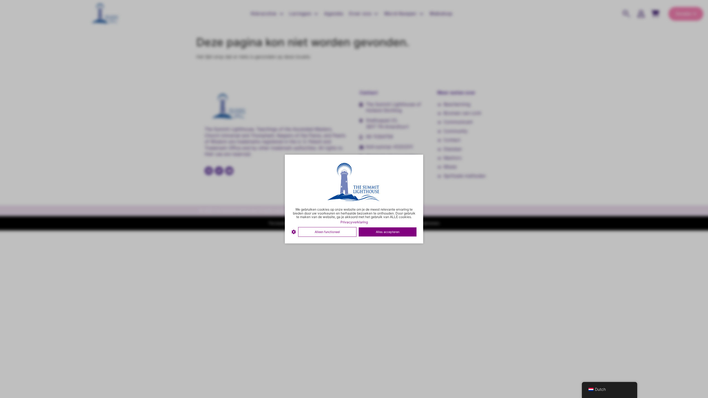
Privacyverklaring (354, 222)
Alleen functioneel (327, 232)
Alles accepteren (387, 232)
